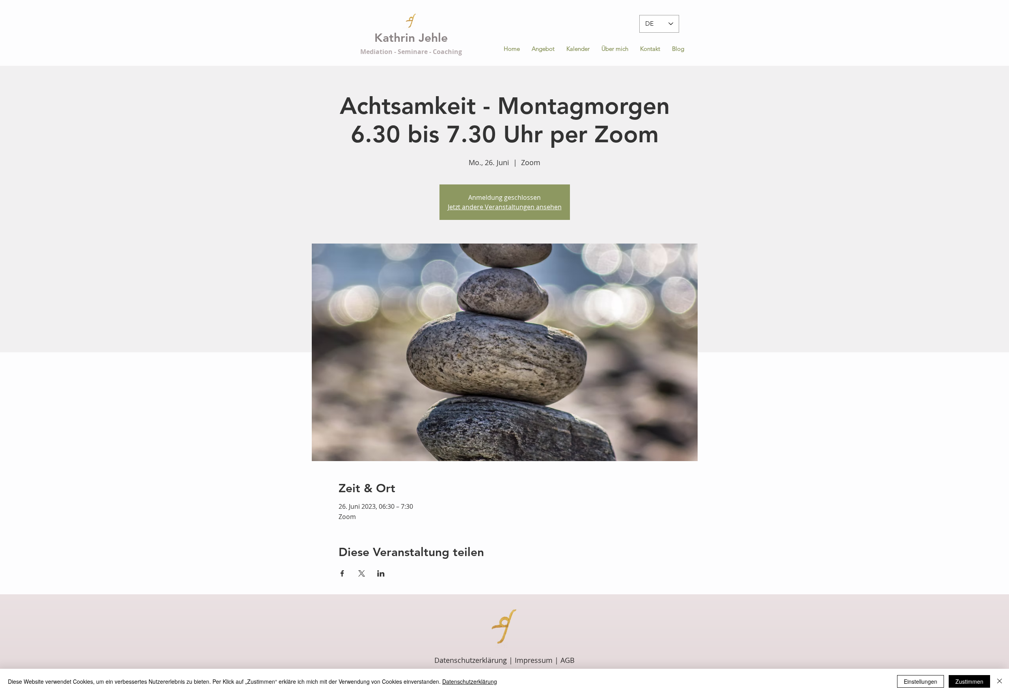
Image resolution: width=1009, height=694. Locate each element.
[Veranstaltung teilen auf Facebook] (342, 573)
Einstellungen (920, 681)
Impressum (534, 660)
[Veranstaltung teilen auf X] (361, 573)
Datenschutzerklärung (471, 660)
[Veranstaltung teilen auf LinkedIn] (381, 573)
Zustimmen (969, 681)
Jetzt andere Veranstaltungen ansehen (505, 207)
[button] (543, 49)
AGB (567, 660)
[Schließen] (999, 681)
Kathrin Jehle (411, 38)
